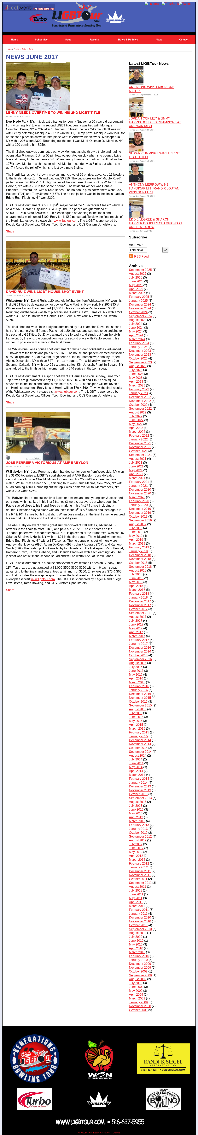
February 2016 (139, 686)
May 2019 (136, 535)
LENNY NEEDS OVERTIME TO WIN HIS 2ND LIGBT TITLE (53, 113)
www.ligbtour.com (66, 220)
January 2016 (138, 690)
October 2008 (138, 1010)
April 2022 (136, 427)
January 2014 (138, 782)
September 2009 (140, 975)
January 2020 (138, 505)
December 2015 (140, 693)
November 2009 (140, 967)
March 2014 (137, 774)
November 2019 (140, 512)
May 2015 (136, 720)
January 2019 (138, 551)
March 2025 (137, 293)
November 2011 (140, 875)
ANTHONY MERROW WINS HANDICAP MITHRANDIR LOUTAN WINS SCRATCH (154, 188)
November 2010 (140, 921)
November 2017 (140, 605)
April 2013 (136, 817)
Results (94, 39)
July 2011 (135, 890)
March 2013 (137, 821)
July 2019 (135, 528)
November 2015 (140, 697)
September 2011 (140, 882)
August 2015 (137, 709)
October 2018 (138, 562)
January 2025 (138, 300)
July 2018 (135, 574)
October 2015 (138, 701)
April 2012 (136, 855)
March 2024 (137, 339)
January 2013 (138, 828)
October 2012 (138, 832)
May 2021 (136, 470)
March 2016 (137, 682)
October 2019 (138, 516)
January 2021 (138, 485)
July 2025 (135, 277)
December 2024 (140, 304)
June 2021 (136, 466)
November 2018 (140, 559)
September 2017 (140, 613)
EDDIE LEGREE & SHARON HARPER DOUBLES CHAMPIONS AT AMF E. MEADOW (155, 223)
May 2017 (136, 628)
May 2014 (136, 767)
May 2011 (135, 898)
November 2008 (140, 1006)
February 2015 (139, 732)
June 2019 (136, 532)
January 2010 (138, 960)
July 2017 (135, 620)
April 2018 (136, 586)
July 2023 (135, 370)
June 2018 (136, 578)
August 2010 (137, 933)
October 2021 (138, 451)
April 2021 (136, 474)
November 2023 (140, 354)
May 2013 (136, 813)
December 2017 (140, 601)
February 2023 (139, 389)
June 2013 (136, 809)
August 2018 (137, 570)
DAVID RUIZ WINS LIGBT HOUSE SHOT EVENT (45, 292)
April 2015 (136, 724)
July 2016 (135, 667)
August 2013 (137, 801)
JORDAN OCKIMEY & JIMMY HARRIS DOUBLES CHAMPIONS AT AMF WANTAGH (155, 122)
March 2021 (137, 478)
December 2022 (140, 397)
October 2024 (138, 312)
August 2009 (137, 979)
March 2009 (137, 998)
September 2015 (140, 705)
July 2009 (135, 983)
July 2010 (135, 936)
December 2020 (140, 489)
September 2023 (140, 362)
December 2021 (140, 443)
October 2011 (138, 879)
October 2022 (138, 404)
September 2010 (140, 929)
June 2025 (136, 281)
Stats (68, 39)
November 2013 (140, 790)
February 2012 (139, 863)
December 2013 (140, 786)
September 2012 (140, 836)
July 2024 (135, 323)
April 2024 (136, 335)
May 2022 (136, 424)
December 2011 (140, 871)
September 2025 (140, 269)
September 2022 (140, 408)
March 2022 (137, 431)
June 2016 (136, 670)
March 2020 (137, 497)
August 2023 (137, 366)
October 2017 (138, 609)
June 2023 (136, 374)
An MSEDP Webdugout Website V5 (94, 1133)
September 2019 (140, 520)
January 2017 (138, 643)
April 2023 (136, 381)
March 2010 (137, 952)
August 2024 (137, 320)
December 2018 (140, 555)
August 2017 (137, 616)
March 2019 (137, 543)
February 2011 (139, 909)
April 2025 (136, 289)
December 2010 (140, 917)
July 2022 (135, 416)
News (159, 39)
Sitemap (116, 1133)
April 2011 (136, 902)
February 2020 (139, 501)
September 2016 (140, 659)
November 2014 (140, 744)
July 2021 (135, 462)
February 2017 (139, 640)
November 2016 (140, 651)
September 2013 (140, 798)
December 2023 (140, 350)
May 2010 (136, 944)
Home (14, 39)
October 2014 (138, 747)
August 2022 (137, 412)
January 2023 (138, 393)
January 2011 (138, 913)
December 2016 (140, 647)
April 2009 (136, 994)
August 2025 (137, 273)
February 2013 (139, 825)
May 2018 (136, 582)
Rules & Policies (128, 39)
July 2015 (135, 713)
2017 (24, 49)
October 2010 (138, 925)
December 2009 (140, 963)
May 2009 (136, 990)
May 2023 (136, 377)
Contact (183, 39)
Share (10, 231)
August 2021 (137, 458)
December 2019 (140, 508)
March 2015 (137, 728)
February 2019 (139, 547)
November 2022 (140, 400)
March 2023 (137, 385)
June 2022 (136, 420)
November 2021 (140, 447)
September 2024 (140, 316)
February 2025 (139, 296)
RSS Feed (141, 256)
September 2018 (140, 566)
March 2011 (137, 906)
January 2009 (138, 1002)
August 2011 (137, 886)
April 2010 (136, 948)
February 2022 (139, 435)
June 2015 (136, 717)
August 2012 (137, 840)
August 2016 (137, 663)
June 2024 (136, 327)
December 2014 (140, 740)
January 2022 (138, 439)
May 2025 (136, 285)
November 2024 (140, 308)
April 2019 (136, 539)
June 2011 (136, 894)
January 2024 (138, 347)
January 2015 (138, 736)
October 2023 (138, 358)
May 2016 (136, 674)
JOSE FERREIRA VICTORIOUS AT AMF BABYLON (47, 463)
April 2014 (136, 771)
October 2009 (138, 971)
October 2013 (138, 794)
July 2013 (135, 805)
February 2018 (139, 593)
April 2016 (136, 678)
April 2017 (136, 632)
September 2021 (140, 454)
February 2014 (139, 778)
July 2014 (135, 759)
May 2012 (136, 852)
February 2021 (139, 481)
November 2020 (140, 493)
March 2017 (137, 636)
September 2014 (140, 751)
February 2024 (139, 343)
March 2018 (137, 589)
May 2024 (136, 331)
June (31, 49)
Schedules (41, 39)
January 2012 (138, 867)
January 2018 (138, 597)
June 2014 (136, 763)
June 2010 (136, 940)
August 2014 (137, 755)
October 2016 (138, 655)
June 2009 (136, 986)
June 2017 (136, 624)
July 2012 (135, 844)
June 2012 (136, 848)
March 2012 (137, 859)
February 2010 (139, 956)
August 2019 (137, 524)
